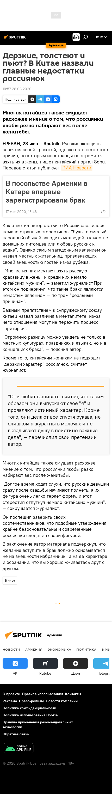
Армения (33, 649)
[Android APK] (18, 749)
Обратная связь (16, 734)
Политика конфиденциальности (29, 708)
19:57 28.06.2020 (17, 89)
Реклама (10, 701)
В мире (10, 580)
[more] (103, 211)
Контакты (73, 694)
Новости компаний (62, 701)
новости (11, 649)
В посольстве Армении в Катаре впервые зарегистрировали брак (47, 191)
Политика (86, 649)
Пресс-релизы (31, 701)
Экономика (59, 649)
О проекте (11, 694)
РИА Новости (77, 168)
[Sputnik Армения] (16, 39)
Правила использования (42, 694)
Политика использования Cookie (30, 715)
